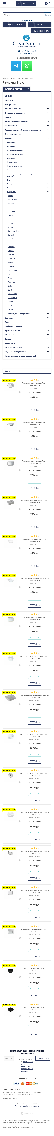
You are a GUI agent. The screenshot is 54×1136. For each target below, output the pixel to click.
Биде (7, 322)
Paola (10, 278)
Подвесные (11, 142)
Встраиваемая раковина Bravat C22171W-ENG (34, 423)
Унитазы (9, 318)
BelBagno (11, 211)
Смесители (10, 334)
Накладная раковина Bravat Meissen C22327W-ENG (34, 696)
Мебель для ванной (13, 326)
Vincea (10, 305)
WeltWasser (12, 298)
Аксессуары (10, 343)
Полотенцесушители (14, 347)
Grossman (12, 254)
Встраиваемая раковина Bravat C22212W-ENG (34, 618)
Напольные (11, 158)
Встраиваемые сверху (15, 150)
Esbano (11, 251)
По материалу (12, 188)
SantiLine (11, 282)
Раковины (9, 138)
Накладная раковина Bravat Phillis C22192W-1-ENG (34, 930)
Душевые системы (13, 134)
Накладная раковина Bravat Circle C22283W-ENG (34, 540)
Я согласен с (27, 1065)
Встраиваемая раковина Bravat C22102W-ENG (34, 384)
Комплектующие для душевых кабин (21, 356)
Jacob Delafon (13, 258)
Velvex (10, 301)
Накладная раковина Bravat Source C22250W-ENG (34, 891)
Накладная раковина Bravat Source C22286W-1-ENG (34, 813)
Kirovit (10, 262)
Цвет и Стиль (13, 309)
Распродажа (10, 104)
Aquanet (11, 203)
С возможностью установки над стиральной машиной (24, 175)
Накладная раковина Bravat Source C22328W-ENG (34, 501)
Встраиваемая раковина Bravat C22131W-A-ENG (34, 462)
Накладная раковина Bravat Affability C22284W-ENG (35, 735)
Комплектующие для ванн (17, 121)
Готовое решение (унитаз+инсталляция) (23, 130)
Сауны (8, 339)
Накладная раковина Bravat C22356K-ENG (34, 1008)
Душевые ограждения (15, 113)
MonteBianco (13, 270)
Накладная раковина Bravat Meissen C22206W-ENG (34, 579)
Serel (10, 290)
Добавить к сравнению (31, 392)
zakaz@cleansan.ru (27, 57)
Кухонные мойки (12, 330)
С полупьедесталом (14, 166)
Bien (9, 219)
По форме (10, 184)
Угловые (10, 170)
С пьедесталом (12, 162)
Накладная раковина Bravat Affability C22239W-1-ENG (35, 774)
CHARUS (11, 227)
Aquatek (11, 207)
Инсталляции (11, 125)
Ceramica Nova (13, 231)
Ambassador (12, 199)
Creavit (10, 243)
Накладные (11, 146)
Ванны (8, 117)
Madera (11, 266)
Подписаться (43, 1058)
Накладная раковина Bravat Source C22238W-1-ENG (34, 852)
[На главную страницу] (26, 41)
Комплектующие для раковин (18, 313)
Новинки (9, 100)
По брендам (11, 192)
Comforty (11, 247)
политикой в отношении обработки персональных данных (27, 1066)
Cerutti (10, 239)
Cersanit (11, 235)
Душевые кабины (13, 108)
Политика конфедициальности (27, 1106)
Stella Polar (12, 294)
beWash (11, 215)
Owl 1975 (12, 274)
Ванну (39, 25)
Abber (10, 196)
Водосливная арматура (15, 351)
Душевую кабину (14, 25)
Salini (10, 286)
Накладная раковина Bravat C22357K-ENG (34, 969)
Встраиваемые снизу (15, 154)
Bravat (10, 223)
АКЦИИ (8, 96)
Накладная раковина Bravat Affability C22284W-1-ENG (35, 657)
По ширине (11, 180)
